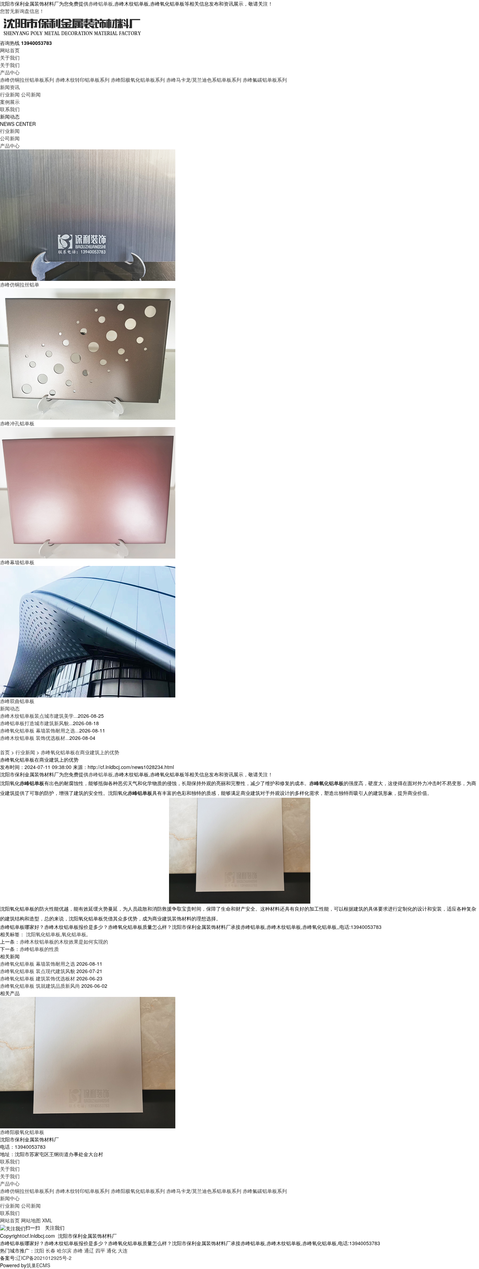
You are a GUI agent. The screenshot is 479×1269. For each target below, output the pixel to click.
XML (47, 1220)
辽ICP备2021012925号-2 (44, 1257)
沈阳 (39, 1250)
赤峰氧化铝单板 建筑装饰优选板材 (37, 978)
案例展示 (10, 101)
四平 (100, 1250)
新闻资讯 (10, 86)
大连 (123, 1250)
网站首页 (10, 50)
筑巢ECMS (38, 1265)
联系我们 (10, 109)
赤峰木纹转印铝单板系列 (82, 79)
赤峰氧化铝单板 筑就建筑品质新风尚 (40, 985)
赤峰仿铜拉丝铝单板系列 (27, 79)
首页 (5, 752)
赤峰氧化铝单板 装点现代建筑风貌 (37, 970)
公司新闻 (31, 94)
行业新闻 (10, 94)
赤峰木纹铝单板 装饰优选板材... (34, 737)
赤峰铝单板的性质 (39, 948)
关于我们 (10, 57)
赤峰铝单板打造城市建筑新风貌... (36, 723)
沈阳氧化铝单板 (43, 934)
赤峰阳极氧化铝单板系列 (138, 79)
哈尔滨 (64, 1250)
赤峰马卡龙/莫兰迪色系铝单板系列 (203, 79)
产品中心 (10, 72)
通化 (111, 1250)
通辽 (89, 1250)
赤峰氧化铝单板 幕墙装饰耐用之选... (39, 730)
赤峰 (78, 1250)
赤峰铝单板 (100, 3)
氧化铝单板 (74, 934)
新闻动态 (10, 708)
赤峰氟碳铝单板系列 (265, 79)
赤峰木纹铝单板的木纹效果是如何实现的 (64, 941)
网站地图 (31, 1220)
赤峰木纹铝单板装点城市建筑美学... (39, 715)
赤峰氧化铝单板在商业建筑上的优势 (80, 752)
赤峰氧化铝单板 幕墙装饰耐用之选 (37, 963)
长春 (50, 1250)
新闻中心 (10, 1198)
